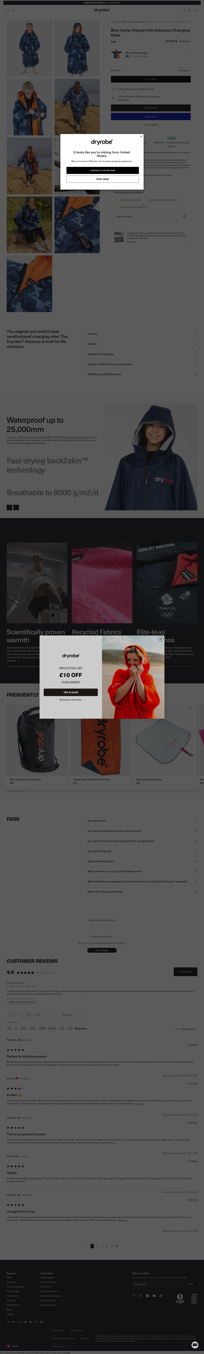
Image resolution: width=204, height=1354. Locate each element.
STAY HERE (102, 179)
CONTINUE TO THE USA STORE (102, 170)
